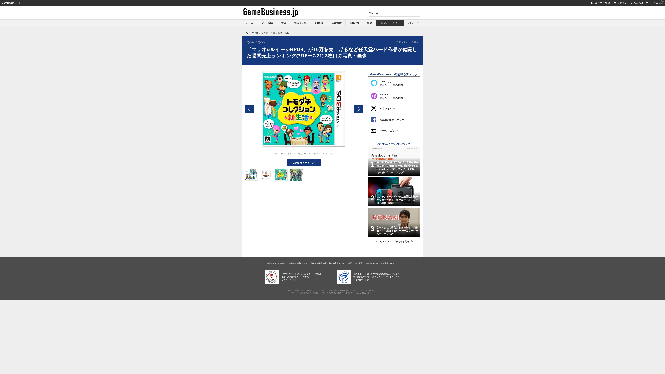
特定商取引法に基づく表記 (340, 263)
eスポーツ (413, 23)
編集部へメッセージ (275, 263)
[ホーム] (246, 33)
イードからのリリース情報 (376, 263)
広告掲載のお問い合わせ (297, 263)
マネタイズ (300, 23)
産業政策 (354, 23)
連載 (369, 23)
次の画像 (358, 109)
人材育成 (337, 23)
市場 (283, 23)
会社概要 (358, 263)
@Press (392, 263)
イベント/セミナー (390, 23)
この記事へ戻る (304, 162)
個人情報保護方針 (318, 263)
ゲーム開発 (267, 23)
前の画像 (249, 109)
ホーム (249, 23)
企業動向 (319, 23)
